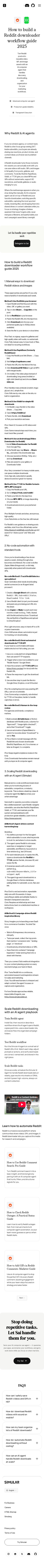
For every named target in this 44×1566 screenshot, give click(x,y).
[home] (4, 5)
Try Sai (20, 1361)
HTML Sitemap (10, 1512)
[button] (39, 5)
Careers (8, 1507)
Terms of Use (10, 1533)
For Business (9, 1503)
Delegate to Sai (22, 243)
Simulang (8, 1517)
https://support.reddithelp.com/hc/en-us (20, 530)
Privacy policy (10, 1528)
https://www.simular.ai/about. (16, 997)
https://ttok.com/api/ (15, 669)
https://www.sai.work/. (13, 818)
